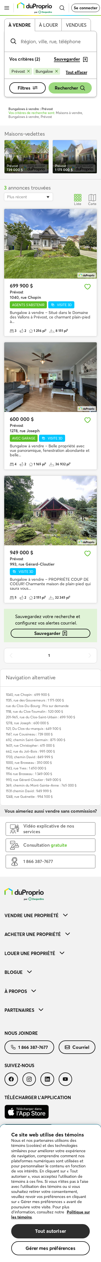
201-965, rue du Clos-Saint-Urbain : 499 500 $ (40, 717)
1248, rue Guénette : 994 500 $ (29, 796)
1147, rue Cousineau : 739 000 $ (29, 734)
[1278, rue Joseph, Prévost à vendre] (50, 377)
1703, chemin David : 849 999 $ (29, 757)
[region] (50, 1193)
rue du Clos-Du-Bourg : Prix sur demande (37, 706)
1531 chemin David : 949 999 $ (29, 791)
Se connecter (85, 7)
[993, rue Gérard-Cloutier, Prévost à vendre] (50, 510)
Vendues (76, 25)
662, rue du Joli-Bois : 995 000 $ (30, 751)
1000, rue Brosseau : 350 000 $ (29, 762)
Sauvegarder (47, 633)
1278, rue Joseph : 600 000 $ (27, 723)
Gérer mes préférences (50, 1248)
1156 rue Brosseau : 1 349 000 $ (29, 774)
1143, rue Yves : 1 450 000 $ (26, 768)
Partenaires (19, 1010)
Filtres (24, 88)
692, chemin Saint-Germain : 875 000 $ (35, 740)
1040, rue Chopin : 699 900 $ (28, 694)
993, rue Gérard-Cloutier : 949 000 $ (33, 780)
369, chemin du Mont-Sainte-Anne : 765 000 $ (41, 785)
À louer (48, 25)
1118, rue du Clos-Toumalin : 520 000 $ (34, 711)
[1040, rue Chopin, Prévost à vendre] (50, 244)
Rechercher (66, 88)
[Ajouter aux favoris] (87, 287)
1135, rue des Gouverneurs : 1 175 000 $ (35, 700)
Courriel (80, 1047)
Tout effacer (76, 72)
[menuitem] (50, 915)
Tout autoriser (50, 1231)
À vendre (19, 25)
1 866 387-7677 (33, 1047)
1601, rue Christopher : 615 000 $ (30, 745)
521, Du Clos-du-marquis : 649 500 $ (33, 728)
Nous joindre (21, 1033)
